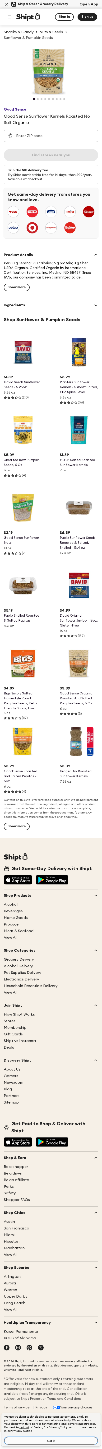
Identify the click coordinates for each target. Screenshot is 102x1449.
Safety (10, 1193)
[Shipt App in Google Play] (52, 880)
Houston (11, 1241)
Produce (11, 924)
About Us (12, 1069)
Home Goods (16, 918)
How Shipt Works (19, 1014)
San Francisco (16, 1228)
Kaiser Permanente (21, 1331)
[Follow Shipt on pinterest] (29, 1348)
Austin (9, 1222)
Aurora (10, 1283)
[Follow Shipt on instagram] (18, 1348)
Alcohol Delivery (18, 966)
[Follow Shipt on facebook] (6, 1348)
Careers (11, 1076)
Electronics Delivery (21, 979)
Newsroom (13, 1082)
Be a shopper (16, 1167)
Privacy (41, 1407)
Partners (11, 1096)
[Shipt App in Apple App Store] (18, 880)
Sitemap (11, 1102)
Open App (88, 4)
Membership (15, 1028)
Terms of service (16, 1407)
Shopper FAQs (17, 1200)
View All (10, 937)
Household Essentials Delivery (31, 986)
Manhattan (14, 1248)
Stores (9, 1021)
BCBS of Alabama (20, 1338)
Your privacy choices (76, 1407)
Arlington (12, 1277)
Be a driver (13, 1173)
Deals (9, 1047)
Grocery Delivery (19, 959)
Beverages (13, 911)
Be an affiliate (16, 1180)
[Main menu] (9, 17)
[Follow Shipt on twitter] (41, 1348)
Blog (8, 1089)
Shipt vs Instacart (20, 1041)
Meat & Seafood (18, 931)
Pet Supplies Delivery (22, 973)
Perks (9, 1186)
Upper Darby (16, 1296)
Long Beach (14, 1303)
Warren (10, 1290)
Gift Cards (13, 1034)
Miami (9, 1235)
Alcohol (11, 904)
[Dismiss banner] (6, 4)
